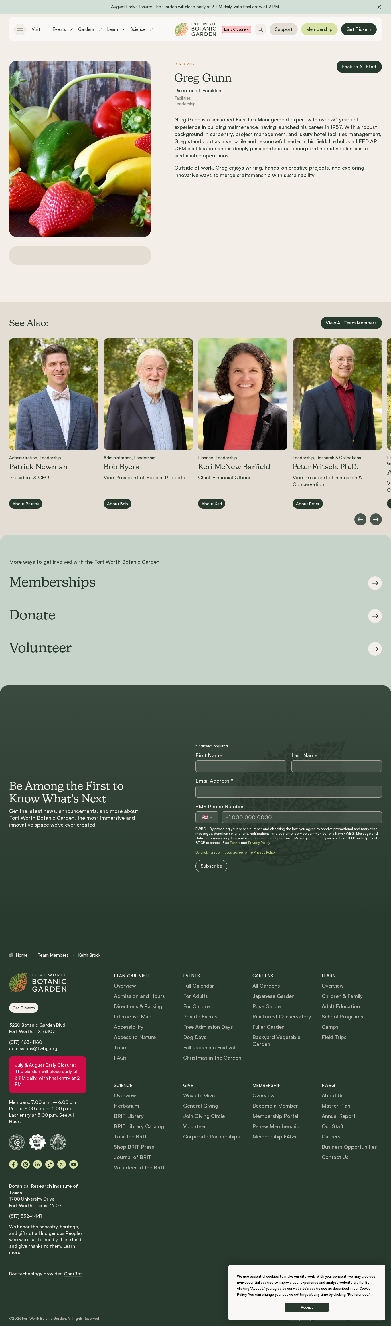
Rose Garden (267, 1006)
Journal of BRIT (132, 1157)
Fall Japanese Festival (209, 1047)
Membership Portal (275, 1116)
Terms (235, 842)
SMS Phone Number (220, 806)
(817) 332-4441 (25, 1216)
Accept (307, 1307)
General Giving (200, 1105)
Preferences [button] (358, 1295)
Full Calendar (198, 985)
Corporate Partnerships (211, 1136)
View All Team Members (351, 323)
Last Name (304, 755)
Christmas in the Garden (212, 1057)
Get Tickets (359, 29)
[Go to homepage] (195, 29)
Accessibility (128, 1027)
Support (284, 29)
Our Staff (333, 1126)
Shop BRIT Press (134, 1147)
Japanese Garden (273, 996)
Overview (125, 985)
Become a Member (275, 1105)
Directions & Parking (138, 1006)
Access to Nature (135, 1037)
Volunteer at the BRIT (139, 1167)
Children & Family (342, 996)
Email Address (214, 780)
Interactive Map (132, 1016)
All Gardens (266, 985)
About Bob (117, 503)
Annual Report (339, 1116)
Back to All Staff (359, 66)
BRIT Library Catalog (139, 1126)
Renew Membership (275, 1126)
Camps (330, 1027)
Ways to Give (199, 1095)
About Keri (212, 503)
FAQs (120, 1057)
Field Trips (334, 1037)
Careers (331, 1136)
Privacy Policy (259, 842)
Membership (319, 29)
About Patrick (26, 503)
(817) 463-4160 (25, 1042)
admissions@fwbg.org (33, 1048)
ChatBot (73, 1274)
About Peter (307, 503)
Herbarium (126, 1105)
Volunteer (194, 1126)
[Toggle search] (260, 29)
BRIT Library (129, 1116)
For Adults (195, 996)
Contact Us (335, 1157)
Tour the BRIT (130, 1136)
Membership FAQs (274, 1136)
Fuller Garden (268, 1027)
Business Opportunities (349, 1147)
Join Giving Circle (204, 1116)
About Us (333, 1095)
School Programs (342, 1016)
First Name (209, 755)
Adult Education (341, 1006)
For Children (197, 1006)
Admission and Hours (139, 996)
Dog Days (194, 1037)
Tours (121, 1047)
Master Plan (336, 1105)
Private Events (200, 1016)
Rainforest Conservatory (281, 1016)
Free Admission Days (208, 1027)
